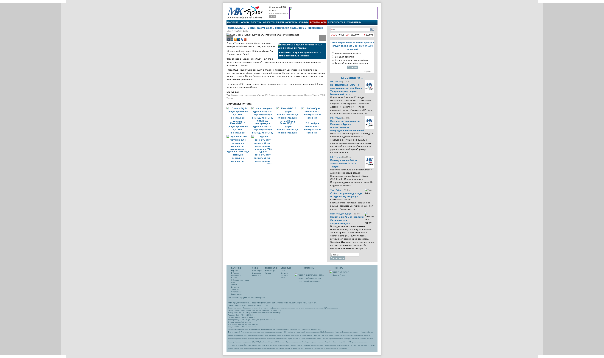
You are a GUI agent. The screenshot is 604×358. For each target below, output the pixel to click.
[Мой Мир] (238, 39)
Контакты (284, 273)
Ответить (352, 67)
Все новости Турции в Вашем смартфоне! (246, 298)
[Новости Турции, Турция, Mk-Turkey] (339, 272)
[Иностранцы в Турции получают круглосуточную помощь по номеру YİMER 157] (263, 108)
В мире (234, 278)
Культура (304, 22)
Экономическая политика (348, 54)
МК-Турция (232, 22)
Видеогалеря (257, 273)
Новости (244, 22)
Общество (268, 22)
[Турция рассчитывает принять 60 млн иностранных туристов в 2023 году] (263, 137)
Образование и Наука (240, 280)
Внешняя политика (344, 57)
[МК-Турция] (246, 12)
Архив (283, 278)
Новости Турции (311, 95)
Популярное (236, 275)
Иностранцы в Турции (254, 95)
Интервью (235, 287)
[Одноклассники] (235, 39)
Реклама (284, 275)
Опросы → (368, 71)
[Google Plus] (245, 39)
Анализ (234, 285)
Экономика (291, 22)
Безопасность (318, 22)
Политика (256, 22)
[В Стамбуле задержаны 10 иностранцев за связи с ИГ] (313, 108)
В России (235, 273)
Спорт (233, 282)
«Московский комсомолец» (289, 303)
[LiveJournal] (242, 39)
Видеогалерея (236, 294)
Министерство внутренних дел (289, 95)
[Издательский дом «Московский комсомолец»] (309, 275)
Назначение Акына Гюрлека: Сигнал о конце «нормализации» (347, 220)
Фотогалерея (236, 292)
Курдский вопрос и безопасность (351, 63)
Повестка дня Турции (341, 214)
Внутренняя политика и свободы (351, 60)
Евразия (234, 271)
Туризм (280, 22)
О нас (283, 271)
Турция (229, 98)
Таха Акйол (336, 190)
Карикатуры (256, 275)
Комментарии (354, 22)
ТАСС (322, 95)
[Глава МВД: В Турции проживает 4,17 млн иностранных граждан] (238, 108)
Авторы (268, 273)
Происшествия (336, 22)
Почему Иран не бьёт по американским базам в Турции (344, 163)
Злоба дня (235, 289)
